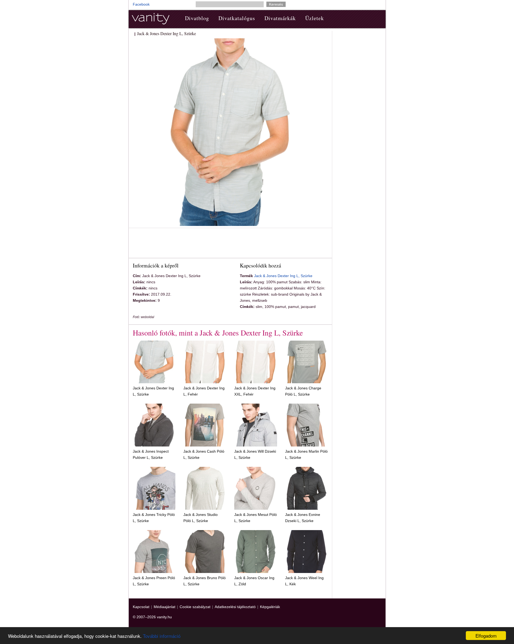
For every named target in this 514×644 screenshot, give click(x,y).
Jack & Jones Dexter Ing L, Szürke (283, 276)
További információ (161, 635)
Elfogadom (486, 635)
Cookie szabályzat (195, 607)
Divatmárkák (280, 18)
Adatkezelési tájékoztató (235, 607)
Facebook (141, 4)
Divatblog (197, 18)
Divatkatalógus (236, 18)
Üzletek (314, 18)
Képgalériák (270, 607)
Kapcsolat (141, 607)
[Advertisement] (230, 244)
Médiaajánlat (164, 607)
